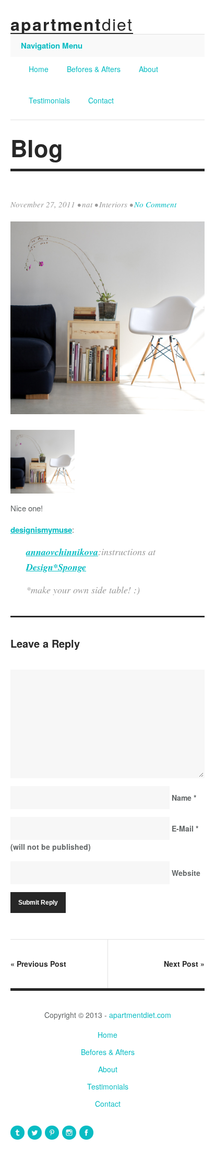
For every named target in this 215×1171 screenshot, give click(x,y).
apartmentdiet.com (140, 1015)
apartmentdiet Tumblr (17, 1133)
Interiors (113, 204)
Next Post (184, 963)
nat (87, 204)
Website (186, 873)
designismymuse (41, 529)
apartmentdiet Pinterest (52, 1133)
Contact (101, 100)
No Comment (155, 204)
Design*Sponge (56, 566)
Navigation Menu (51, 45)
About (148, 69)
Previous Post (38, 963)
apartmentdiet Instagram (69, 1133)
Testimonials (49, 100)
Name (184, 797)
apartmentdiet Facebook (86, 1133)
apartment (71, 24)
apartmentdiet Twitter (35, 1133)
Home (39, 69)
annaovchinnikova (62, 551)
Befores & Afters (94, 69)
